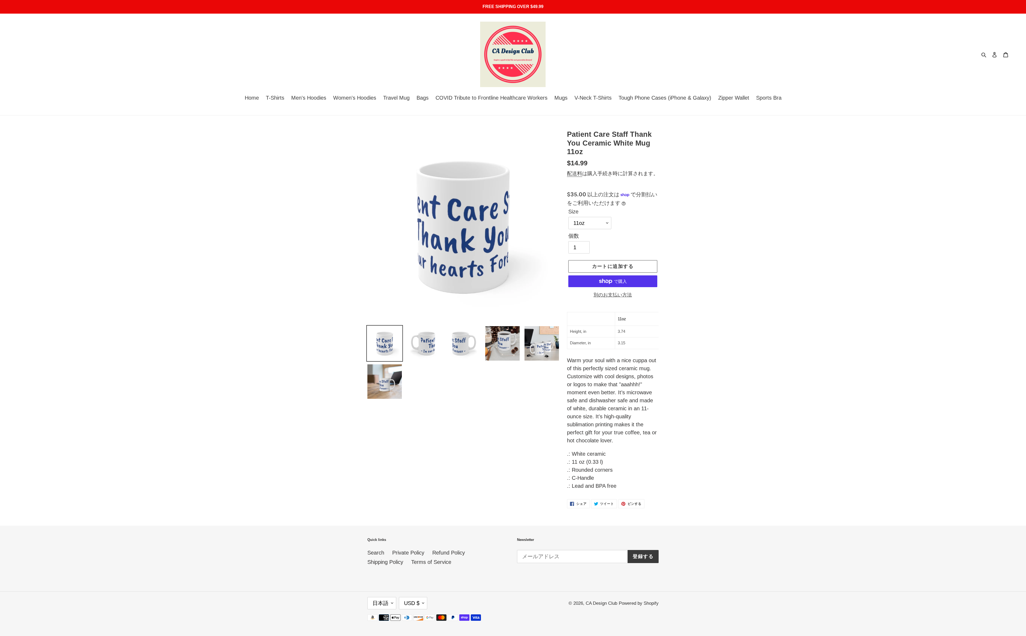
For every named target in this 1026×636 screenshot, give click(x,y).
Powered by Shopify (639, 603)
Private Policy (408, 553)
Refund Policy (448, 553)
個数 (573, 236)
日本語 (380, 603)
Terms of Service (431, 562)
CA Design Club (601, 603)
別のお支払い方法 (612, 295)
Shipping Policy (385, 562)
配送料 (574, 173)
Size (573, 211)
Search (375, 553)
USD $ (411, 603)
